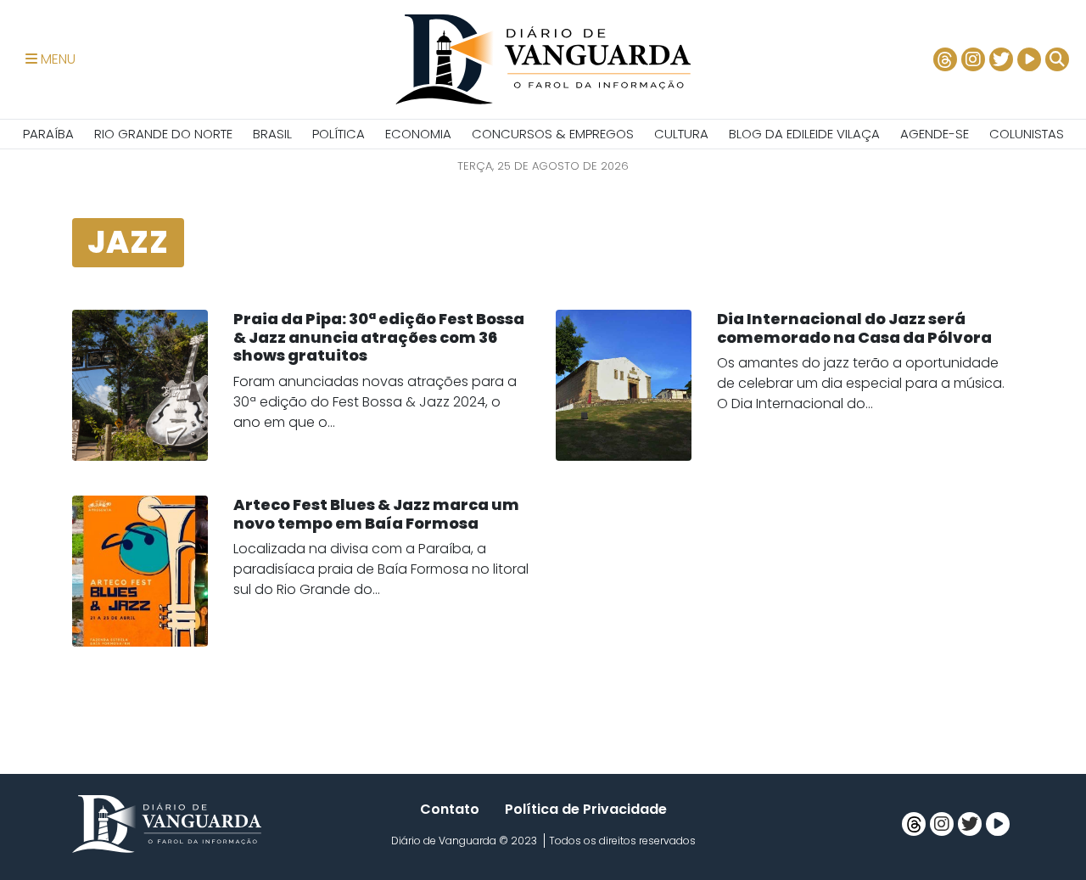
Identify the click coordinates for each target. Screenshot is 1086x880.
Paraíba (48, 134)
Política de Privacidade (586, 809)
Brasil (272, 134)
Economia (418, 134)
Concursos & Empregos (553, 134)
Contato (449, 809)
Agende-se (934, 134)
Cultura (681, 134)
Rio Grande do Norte (163, 134)
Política (338, 134)
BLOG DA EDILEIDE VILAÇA (804, 134)
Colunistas (1026, 134)
